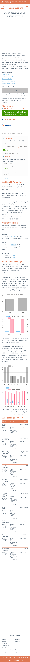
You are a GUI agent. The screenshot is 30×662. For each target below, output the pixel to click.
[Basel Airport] (3, 7)
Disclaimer (18, 657)
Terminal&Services (7, 650)
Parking (17, 650)
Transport (18, 641)
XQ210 (13, 255)
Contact (22, 657)
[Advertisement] (15, 35)
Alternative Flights (7, 79)
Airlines (4, 648)
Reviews (17, 639)
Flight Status (5, 74)
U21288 (13, 245)
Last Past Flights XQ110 (8, 83)
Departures (5, 643)
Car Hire (4, 652)
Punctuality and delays (8, 81)
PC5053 (13, 236)
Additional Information (8, 77)
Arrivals (4, 641)
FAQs (16, 652)
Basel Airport (16, 8)
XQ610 (13, 257)
